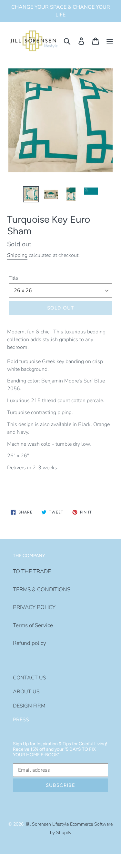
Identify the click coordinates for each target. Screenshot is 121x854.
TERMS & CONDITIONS (41, 589)
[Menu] (110, 41)
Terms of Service (33, 625)
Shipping (17, 255)
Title (13, 278)
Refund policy (29, 643)
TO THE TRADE (32, 571)
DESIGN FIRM (29, 705)
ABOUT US (26, 691)
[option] (31, 194)
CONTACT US (29, 677)
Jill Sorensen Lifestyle (47, 824)
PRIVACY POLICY (34, 607)
